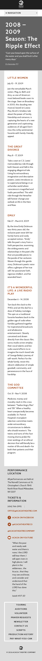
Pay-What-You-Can (21, 638)
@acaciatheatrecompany (21, 531)
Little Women (18, 77)
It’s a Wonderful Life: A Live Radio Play (20, 290)
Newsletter (21, 621)
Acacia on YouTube (22, 537)
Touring (21, 604)
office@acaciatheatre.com (22, 511)
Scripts (20, 630)
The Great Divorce (15, 148)
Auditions (21, 609)
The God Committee (15, 386)
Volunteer (21, 613)
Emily (11, 215)
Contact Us (21, 626)
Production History (21, 634)
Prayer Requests (21, 617)
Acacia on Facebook (23, 517)
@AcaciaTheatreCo (22, 524)
